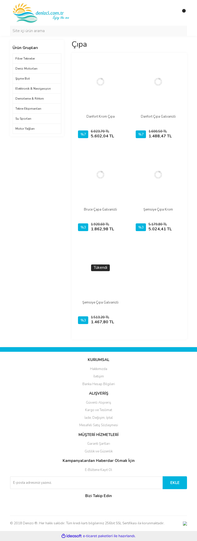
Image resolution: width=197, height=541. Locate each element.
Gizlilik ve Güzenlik (99, 451)
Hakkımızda (98, 369)
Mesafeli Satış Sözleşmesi (98, 425)
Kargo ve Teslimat (98, 410)
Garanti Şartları (98, 443)
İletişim (98, 376)
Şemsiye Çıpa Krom (158, 209)
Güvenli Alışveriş (98, 402)
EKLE (175, 482)
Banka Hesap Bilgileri (98, 384)
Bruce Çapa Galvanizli (100, 209)
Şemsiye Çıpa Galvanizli (100, 302)
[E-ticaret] (98, 536)
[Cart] (182, 13)
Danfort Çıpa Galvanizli (158, 116)
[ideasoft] (71, 536)
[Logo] (41, 13)
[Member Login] (172, 13)
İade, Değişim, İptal (98, 417)
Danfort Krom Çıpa (100, 116)
